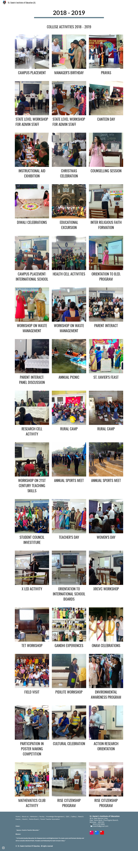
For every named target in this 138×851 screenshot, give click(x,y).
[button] (3, 848)
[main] (69, 13)
